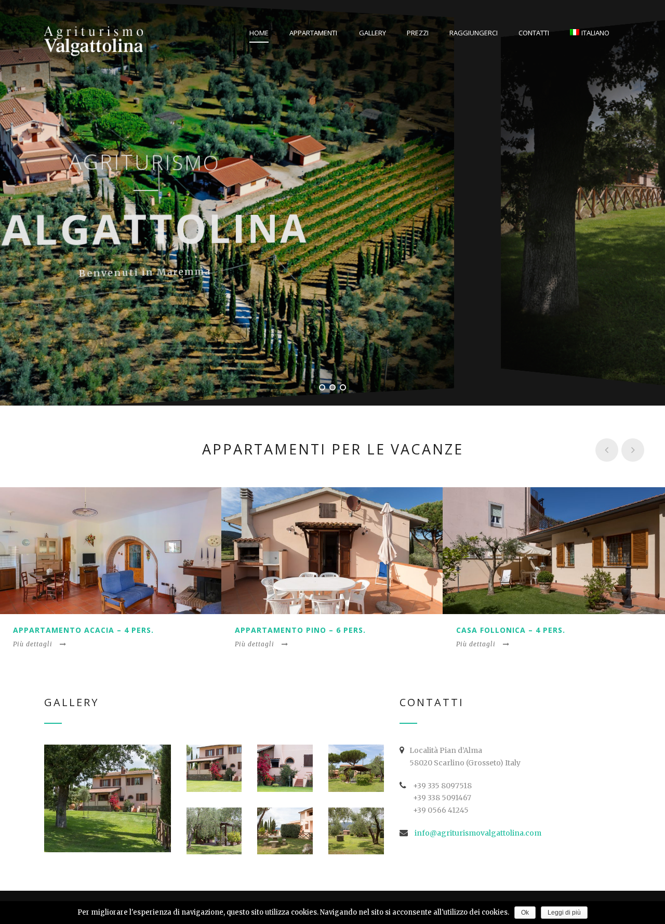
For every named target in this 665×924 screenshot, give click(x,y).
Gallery (372, 32)
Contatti (533, 32)
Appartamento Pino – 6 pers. (300, 630)
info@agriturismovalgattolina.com (478, 833)
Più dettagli (32, 644)
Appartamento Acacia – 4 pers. (83, 630)
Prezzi (418, 32)
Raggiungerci (473, 32)
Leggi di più (564, 912)
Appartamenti (313, 32)
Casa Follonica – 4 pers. (510, 630)
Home (259, 32)
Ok (525, 912)
